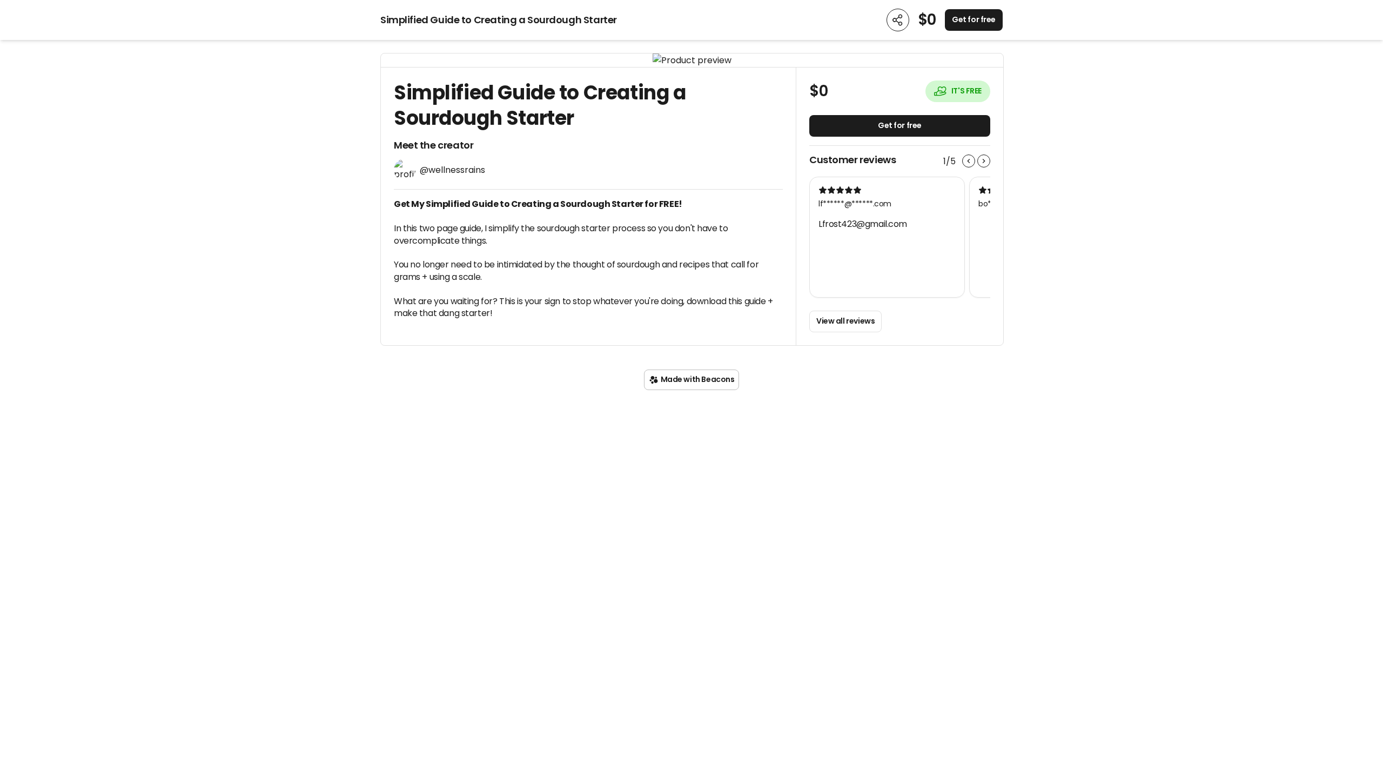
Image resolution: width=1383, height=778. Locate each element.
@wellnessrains (452, 170)
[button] (692, 60)
